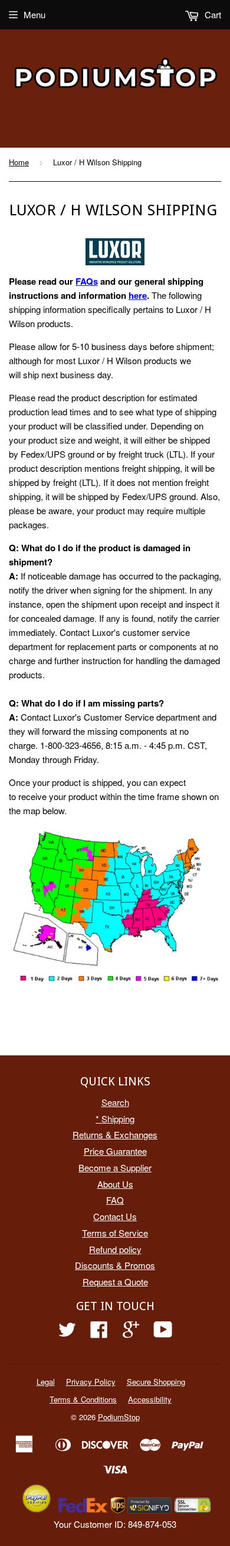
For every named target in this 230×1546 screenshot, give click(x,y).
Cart (211, 14)
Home (19, 162)
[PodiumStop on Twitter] (67, 1333)
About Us (115, 1184)
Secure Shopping (156, 1381)
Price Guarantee (115, 1151)
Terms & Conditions (83, 1399)
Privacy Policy (91, 1381)
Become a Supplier (115, 1167)
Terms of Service (115, 1233)
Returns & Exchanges (115, 1134)
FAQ (115, 1200)
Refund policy (115, 1249)
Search (115, 1102)
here (138, 295)
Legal (46, 1381)
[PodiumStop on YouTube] (163, 1333)
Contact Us (115, 1216)
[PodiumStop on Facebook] (99, 1333)
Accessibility (150, 1399)
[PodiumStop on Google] (131, 1333)
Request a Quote (115, 1281)
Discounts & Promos (115, 1265)
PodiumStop (119, 1416)
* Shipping (115, 1118)
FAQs (86, 281)
